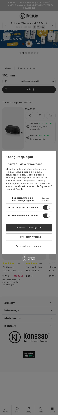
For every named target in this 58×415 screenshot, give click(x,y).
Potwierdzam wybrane (29, 237)
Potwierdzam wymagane (29, 246)
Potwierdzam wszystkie (29, 228)
